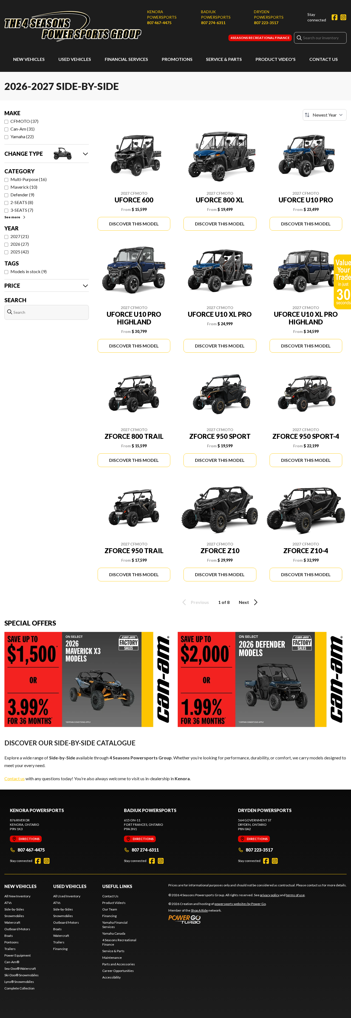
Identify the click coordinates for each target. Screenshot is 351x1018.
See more (12, 217)
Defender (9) (22, 194)
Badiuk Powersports (216, 14)
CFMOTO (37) (24, 121)
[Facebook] (334, 17)
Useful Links (117, 886)
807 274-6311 (213, 22)
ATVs (8, 903)
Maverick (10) (23, 187)
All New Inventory (17, 896)
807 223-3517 (266, 22)
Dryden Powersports (269, 14)
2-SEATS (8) (21, 202)
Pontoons (11, 942)
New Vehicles (29, 59)
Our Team (109, 909)
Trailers (10, 949)
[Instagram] (343, 17)
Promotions (177, 59)
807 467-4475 (159, 22)
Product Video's (276, 59)
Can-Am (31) (22, 128)
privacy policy (269, 895)
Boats (8, 936)
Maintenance (112, 957)
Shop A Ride (199, 910)
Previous (200, 602)
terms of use (295, 895)
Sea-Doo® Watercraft (20, 968)
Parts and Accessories (118, 964)
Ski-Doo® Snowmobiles (21, 975)
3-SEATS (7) (21, 210)
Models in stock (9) (28, 271)
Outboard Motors (17, 929)
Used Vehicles (74, 59)
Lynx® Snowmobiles (19, 982)
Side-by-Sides (14, 909)
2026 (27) (19, 244)
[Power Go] (217, 919)
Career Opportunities (118, 971)
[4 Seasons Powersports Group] (72, 26)
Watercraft (12, 922)
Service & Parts (224, 59)
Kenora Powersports (162, 14)
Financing (60, 949)
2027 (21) (19, 236)
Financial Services (126, 59)
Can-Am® (11, 962)
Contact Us (323, 59)
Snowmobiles (14, 916)
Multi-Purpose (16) (28, 179)
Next (244, 602)
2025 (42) (19, 251)
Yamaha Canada (113, 933)
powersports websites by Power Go (240, 904)
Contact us (14, 778)
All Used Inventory (66, 896)
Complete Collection (19, 988)
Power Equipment (17, 955)
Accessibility (111, 977)
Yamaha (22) (22, 136)
